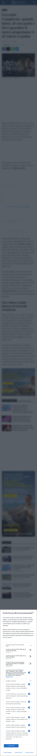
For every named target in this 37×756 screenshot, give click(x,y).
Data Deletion (8, 752)
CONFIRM (11, 746)
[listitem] (18, 645)
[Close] (33, 613)
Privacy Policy (29, 752)
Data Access (18, 752)
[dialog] (18, 683)
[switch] (29, 650)
